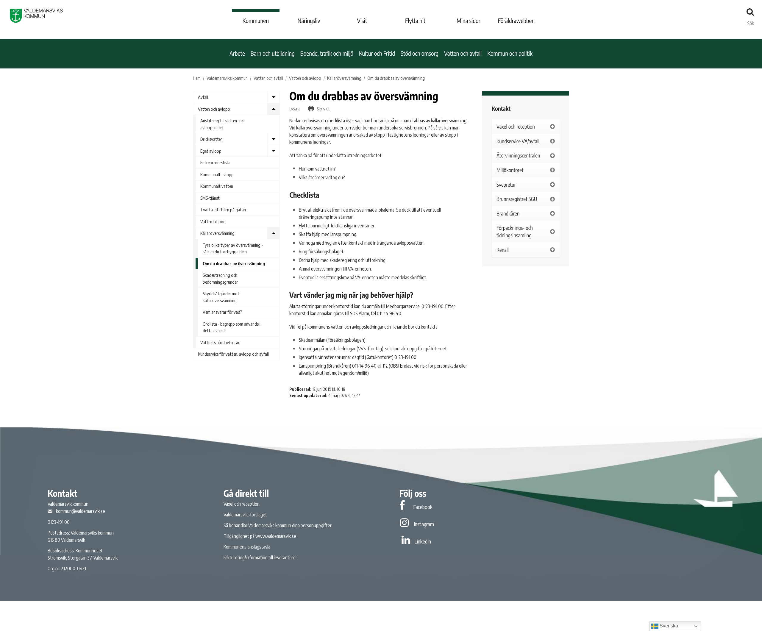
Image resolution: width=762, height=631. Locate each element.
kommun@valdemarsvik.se (80, 511)
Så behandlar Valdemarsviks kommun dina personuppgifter (278, 525)
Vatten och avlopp (214, 109)
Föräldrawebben (516, 20)
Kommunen (256, 20)
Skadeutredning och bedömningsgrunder (220, 278)
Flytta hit (415, 20)
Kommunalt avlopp (217, 174)
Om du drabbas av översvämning (234, 263)
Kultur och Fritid (377, 53)
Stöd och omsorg (419, 53)
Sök (750, 21)
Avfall (203, 97)
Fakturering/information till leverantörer (260, 557)
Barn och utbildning (273, 53)
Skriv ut (323, 108)
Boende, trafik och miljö (326, 53)
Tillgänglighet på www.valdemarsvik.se (260, 536)
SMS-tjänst (210, 198)
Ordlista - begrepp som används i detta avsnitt (231, 327)
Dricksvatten (211, 139)
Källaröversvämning (217, 233)
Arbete (237, 53)
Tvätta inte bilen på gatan (223, 209)
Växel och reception (242, 504)
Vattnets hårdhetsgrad (220, 342)
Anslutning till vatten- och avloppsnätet (223, 124)
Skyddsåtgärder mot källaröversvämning (221, 297)
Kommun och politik (510, 53)
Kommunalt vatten (216, 186)
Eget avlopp (210, 151)
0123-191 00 (59, 522)
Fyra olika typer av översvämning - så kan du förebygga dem (233, 248)
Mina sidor (468, 20)
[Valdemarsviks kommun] (36, 15)
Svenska (668, 625)
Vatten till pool (213, 221)
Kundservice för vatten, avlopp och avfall (233, 354)
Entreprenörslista (215, 162)
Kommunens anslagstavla (247, 547)
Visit (362, 20)
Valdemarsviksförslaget (245, 515)
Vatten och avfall (463, 53)
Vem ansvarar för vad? (222, 312)
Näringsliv (308, 20)
